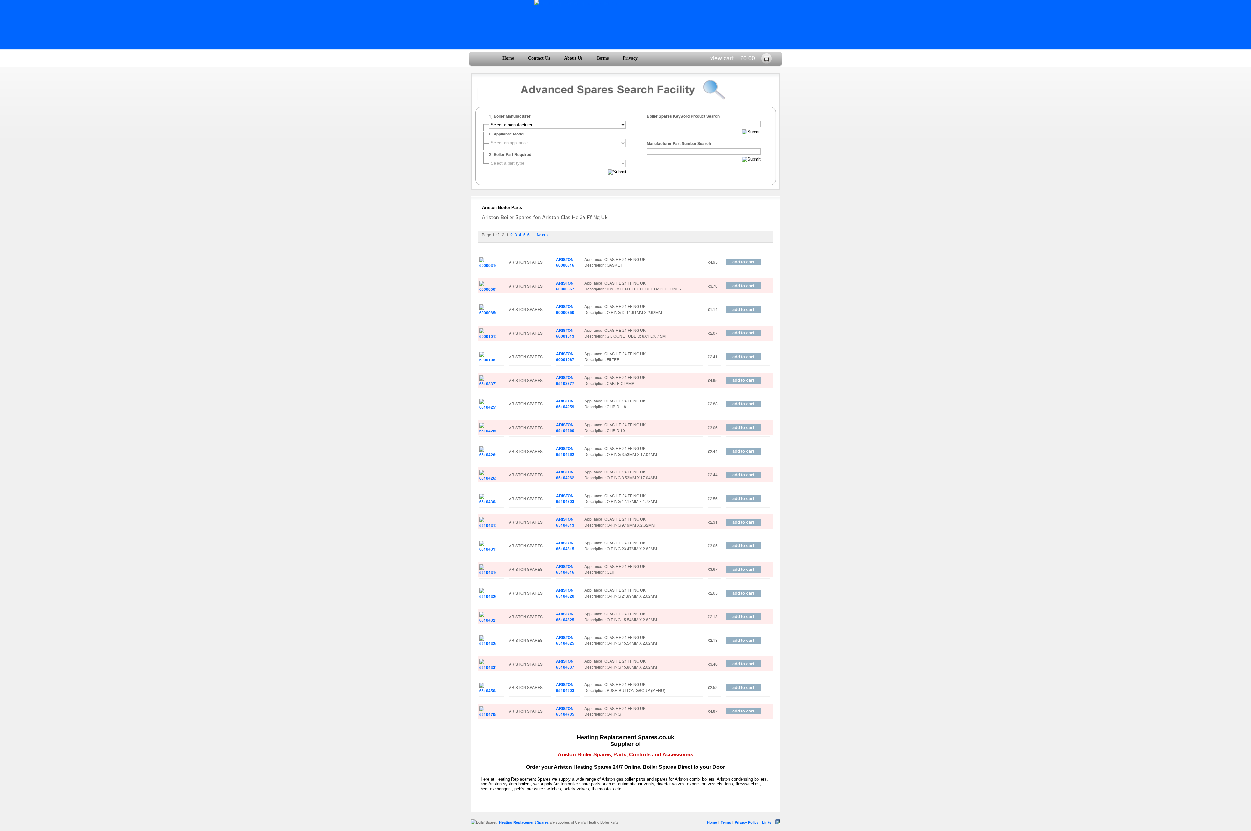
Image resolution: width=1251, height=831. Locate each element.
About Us (573, 58)
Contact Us (539, 58)
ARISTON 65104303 (565, 498)
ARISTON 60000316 (565, 262)
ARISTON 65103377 (565, 380)
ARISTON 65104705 (565, 711)
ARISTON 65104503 (565, 687)
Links (766, 822)
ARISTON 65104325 (565, 617)
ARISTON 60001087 (565, 356)
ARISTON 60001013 (565, 333)
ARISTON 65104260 (565, 427)
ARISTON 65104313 (565, 522)
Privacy (630, 58)
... (533, 235)
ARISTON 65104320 (565, 593)
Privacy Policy (746, 822)
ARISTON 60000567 (565, 286)
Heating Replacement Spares (524, 822)
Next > (543, 235)
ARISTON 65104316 (565, 569)
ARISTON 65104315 (565, 546)
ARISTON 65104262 (565, 451)
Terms (603, 58)
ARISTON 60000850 (565, 309)
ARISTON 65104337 (565, 664)
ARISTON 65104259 (565, 404)
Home (508, 58)
